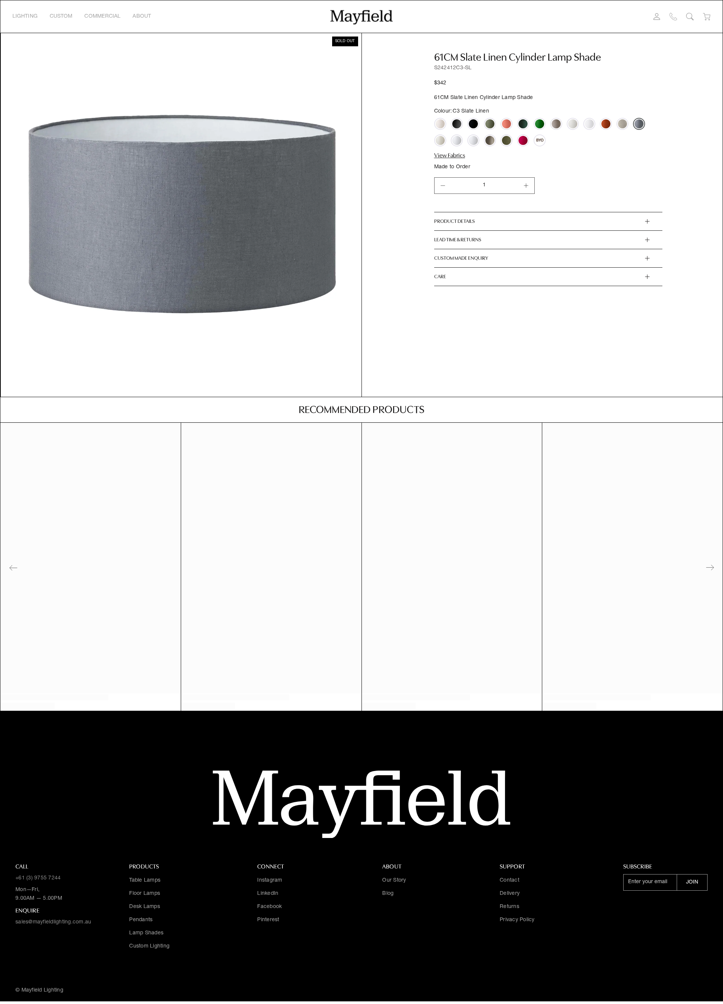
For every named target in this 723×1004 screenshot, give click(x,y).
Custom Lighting (149, 946)
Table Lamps (144, 880)
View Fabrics (449, 155)
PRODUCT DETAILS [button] (454, 221)
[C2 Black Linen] (473, 124)
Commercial (102, 16)
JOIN (692, 882)
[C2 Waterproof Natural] (440, 140)
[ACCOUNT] (656, 16)
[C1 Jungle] (540, 124)
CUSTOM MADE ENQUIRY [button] (461, 258)
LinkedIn (267, 893)
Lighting (25, 16)
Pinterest (268, 920)
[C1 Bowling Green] (490, 124)
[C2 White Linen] (589, 124)
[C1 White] (473, 140)
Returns (509, 907)
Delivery (510, 893)
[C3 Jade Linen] (523, 124)
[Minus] (443, 185)
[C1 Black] (457, 124)
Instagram (269, 880)
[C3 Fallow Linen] (490, 140)
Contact (509, 880)
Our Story (394, 880)
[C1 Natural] (573, 124)
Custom (61, 16)
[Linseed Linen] (556, 124)
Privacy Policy (517, 920)
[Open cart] (706, 16)
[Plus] (526, 185)
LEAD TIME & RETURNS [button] (457, 239)
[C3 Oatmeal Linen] (440, 124)
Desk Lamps (144, 907)
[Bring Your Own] (540, 140)
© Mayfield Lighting (39, 990)
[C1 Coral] (506, 124)
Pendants (141, 920)
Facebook (269, 907)
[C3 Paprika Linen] (606, 124)
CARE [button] (440, 276)
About (142, 16)
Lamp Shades (146, 933)
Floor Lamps (144, 893)
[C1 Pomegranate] (523, 140)
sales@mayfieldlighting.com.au (53, 922)
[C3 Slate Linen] (639, 124)
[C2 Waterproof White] (457, 140)
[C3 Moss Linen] (506, 140)
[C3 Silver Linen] (622, 124)
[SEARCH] (690, 16)
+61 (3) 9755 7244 (38, 878)
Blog (388, 893)
